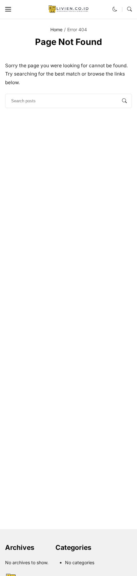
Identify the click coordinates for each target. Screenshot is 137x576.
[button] (8, 9)
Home (56, 29)
